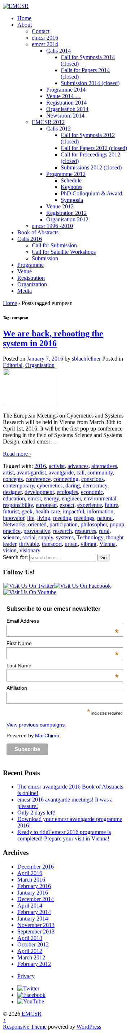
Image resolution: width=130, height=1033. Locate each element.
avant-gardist (31, 472)
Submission (45, 258)
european (46, 505)
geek (27, 511)
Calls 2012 (58, 128)
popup (117, 524)
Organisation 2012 (67, 219)
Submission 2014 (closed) (90, 83)
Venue (24, 271)
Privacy (26, 976)
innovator (13, 518)
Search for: (15, 557)
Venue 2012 (60, 206)
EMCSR (31, 1014)
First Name (62, 643)
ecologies (67, 492)
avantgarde (61, 472)
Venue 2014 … (63, 96)
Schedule (71, 180)
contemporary (18, 485)
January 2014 (32, 918)
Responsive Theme (25, 1027)
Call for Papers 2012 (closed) (94, 148)
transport (52, 544)
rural (104, 531)
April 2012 (29, 951)
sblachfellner (86, 359)
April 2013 (29, 938)
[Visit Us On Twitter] (28, 586)
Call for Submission (54, 245)
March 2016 (31, 880)
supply (45, 537)
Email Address (62, 621)
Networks (14, 524)
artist (8, 472)
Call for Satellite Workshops (64, 252)
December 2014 (35, 899)
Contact (40, 31)
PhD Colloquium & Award (91, 193)
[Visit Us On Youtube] (29, 592)
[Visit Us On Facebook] (82, 586)
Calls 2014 (58, 51)
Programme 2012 (66, 174)
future (111, 505)
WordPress (89, 1027)
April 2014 (29, 905)
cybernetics (49, 485)
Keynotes (71, 187)
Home (24, 18)
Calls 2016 (29, 239)
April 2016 (29, 873)
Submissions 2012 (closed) (91, 167)
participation (63, 524)
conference (38, 479)
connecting (65, 479)
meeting (62, 518)
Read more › (17, 454)
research (62, 531)
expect (67, 505)
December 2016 (35, 867)
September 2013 (36, 931)
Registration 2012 (66, 213)
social (28, 537)
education (14, 498)
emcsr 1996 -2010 (52, 226)
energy (51, 498)
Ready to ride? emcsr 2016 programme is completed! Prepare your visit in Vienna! (64, 835)
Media (24, 291)
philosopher (94, 524)
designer (12, 492)
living (43, 518)
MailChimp (47, 735)
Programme (30, 265)
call (80, 472)
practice (12, 531)
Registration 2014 (66, 103)
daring (72, 485)
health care (47, 511)
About (24, 25)
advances (78, 466)
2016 (40, 466)
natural (105, 518)
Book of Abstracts (37, 232)
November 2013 (36, 925)
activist (57, 466)
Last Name (62, 665)
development (39, 492)
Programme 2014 (66, 90)
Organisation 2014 (67, 109)
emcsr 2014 (45, 44)
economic (92, 492)
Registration (31, 278)
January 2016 (32, 892)
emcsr (34, 498)
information (100, 511)
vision (10, 550)
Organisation (40, 365)
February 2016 (34, 886)
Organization (32, 284)
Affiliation (16, 688)
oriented (37, 524)
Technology (90, 537)
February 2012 (34, 964)
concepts (13, 479)
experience (89, 505)
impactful (73, 511)
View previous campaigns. (36, 725)
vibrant (88, 544)
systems (65, 537)
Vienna (107, 544)
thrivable (29, 544)
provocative (36, 531)
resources (85, 531)
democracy (95, 485)
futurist (11, 511)
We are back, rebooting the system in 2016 (53, 338)
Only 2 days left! (36, 812)
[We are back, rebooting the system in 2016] (30, 403)
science (11, 537)
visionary (30, 550)
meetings (84, 518)
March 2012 (31, 957)
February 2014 (34, 912)
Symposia (72, 200)
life (30, 518)
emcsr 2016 (45, 38)
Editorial (12, 365)
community (100, 472)
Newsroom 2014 (65, 115)
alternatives (104, 466)
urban (71, 544)
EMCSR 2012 (48, 122)
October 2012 (33, 944)
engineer (71, 498)
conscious (92, 479)
